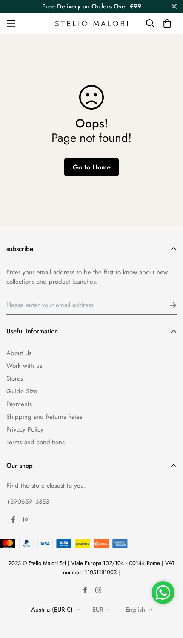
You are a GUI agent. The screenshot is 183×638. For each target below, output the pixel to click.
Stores (14, 378)
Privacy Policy (24, 429)
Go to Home (92, 167)
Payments (19, 404)
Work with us (24, 365)
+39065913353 (27, 501)
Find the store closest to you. (46, 485)
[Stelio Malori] (91, 23)
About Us (18, 353)
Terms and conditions (35, 442)
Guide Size (21, 391)
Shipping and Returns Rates (44, 416)
